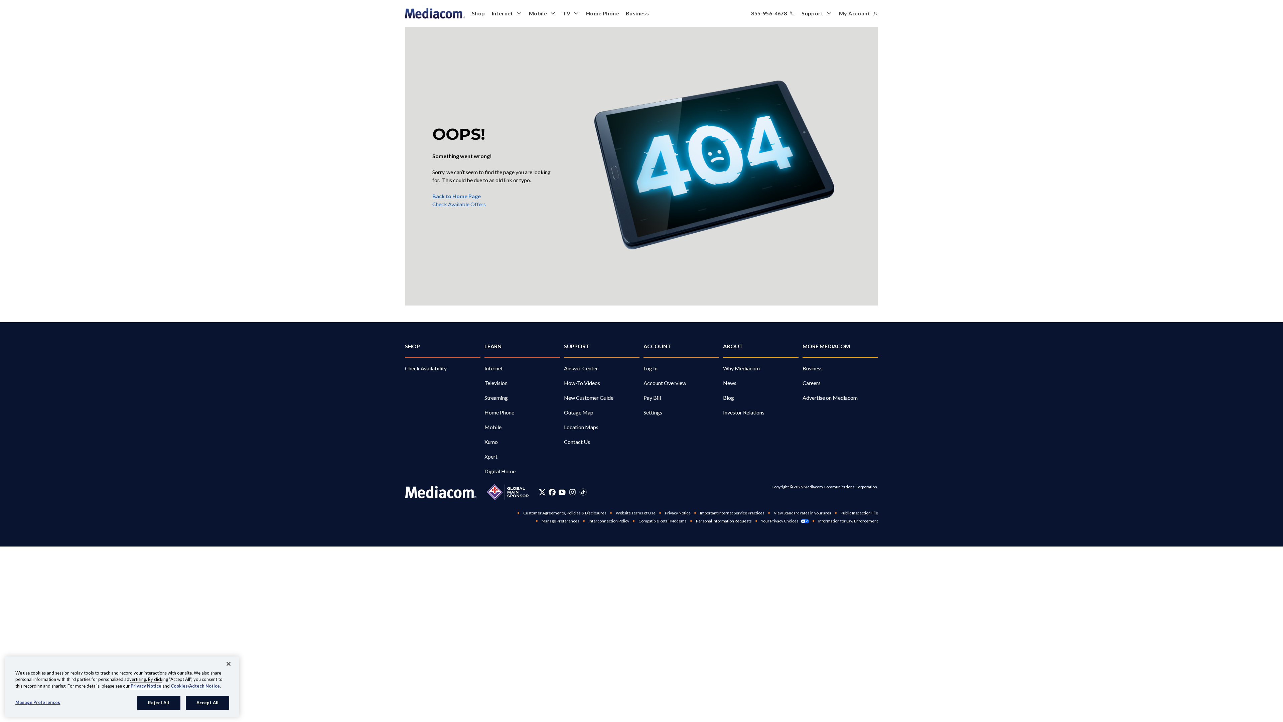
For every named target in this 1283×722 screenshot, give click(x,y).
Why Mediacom (741, 368)
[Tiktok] (583, 492)
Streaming (496, 397)
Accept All (207, 702)
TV (566, 13)
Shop (478, 13)
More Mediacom (826, 346)
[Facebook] (552, 492)
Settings (653, 412)
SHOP (412, 346)
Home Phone (602, 13)
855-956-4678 (769, 13)
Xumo (491, 442)
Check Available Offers (459, 204)
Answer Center (581, 368)
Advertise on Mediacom (830, 397)
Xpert (490, 456)
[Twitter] (542, 492)
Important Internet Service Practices (732, 512)
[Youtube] (562, 492)
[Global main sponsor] (507, 492)
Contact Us (577, 442)
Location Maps (581, 427)
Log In (651, 368)
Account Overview (665, 383)
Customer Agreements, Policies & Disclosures (564, 512)
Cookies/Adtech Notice (195, 686)
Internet (502, 13)
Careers (812, 383)
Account (657, 346)
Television (496, 383)
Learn (493, 346)
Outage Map (578, 412)
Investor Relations (743, 412)
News (729, 383)
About (733, 346)
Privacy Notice (678, 512)
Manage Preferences (37, 702)
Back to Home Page (456, 196)
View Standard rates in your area (802, 512)
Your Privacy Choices (780, 520)
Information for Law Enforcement (848, 520)
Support (812, 13)
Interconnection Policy (609, 520)
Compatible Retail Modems (662, 520)
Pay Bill (652, 397)
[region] (122, 686)
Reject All (158, 702)
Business (637, 13)
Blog (728, 397)
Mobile (538, 13)
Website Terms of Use (636, 512)
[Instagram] (572, 492)
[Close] (228, 663)
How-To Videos (582, 383)
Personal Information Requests (724, 520)
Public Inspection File (859, 512)
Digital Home (500, 471)
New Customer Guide (588, 397)
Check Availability (426, 368)
